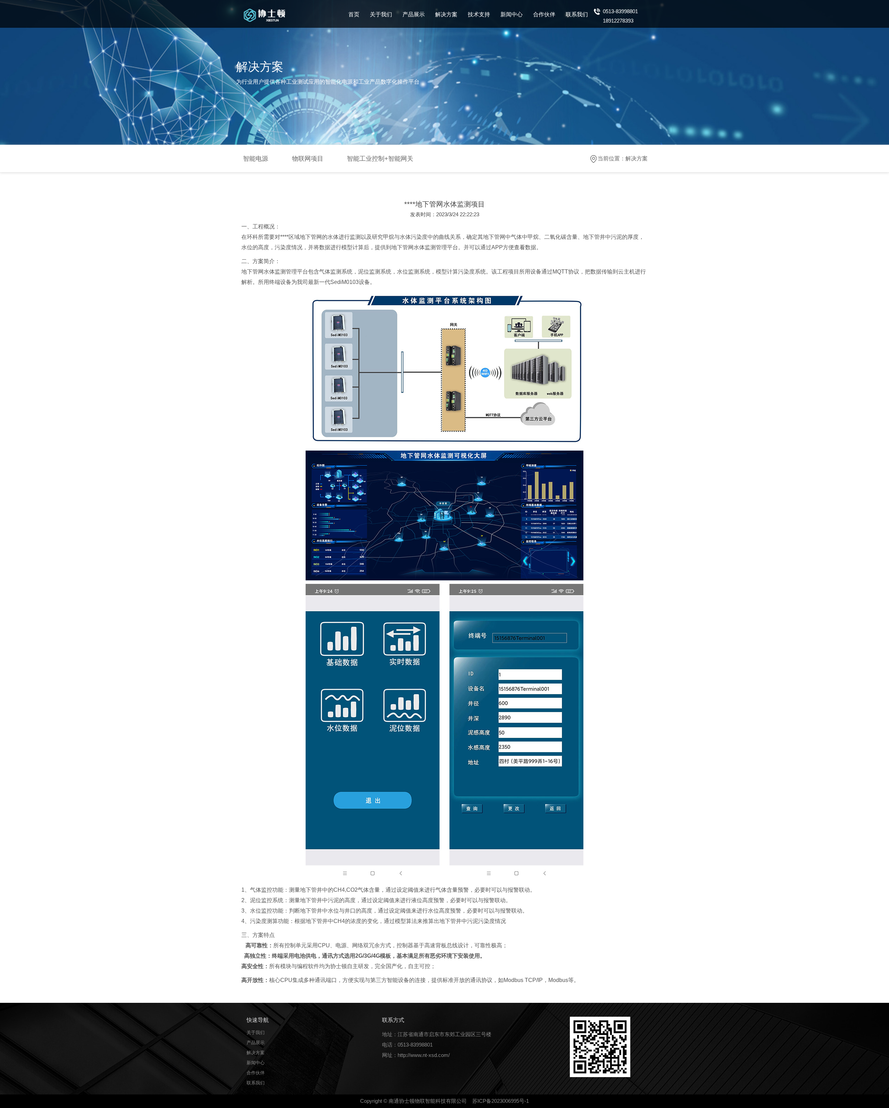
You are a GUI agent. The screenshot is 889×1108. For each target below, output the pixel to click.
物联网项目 (307, 158)
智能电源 (255, 158)
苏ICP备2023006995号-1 (500, 1101)
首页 (353, 14)
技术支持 (479, 14)
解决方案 (446, 14)
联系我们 (577, 14)
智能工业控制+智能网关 (380, 158)
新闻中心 (511, 14)
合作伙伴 (544, 14)
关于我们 (381, 14)
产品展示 (413, 14)
